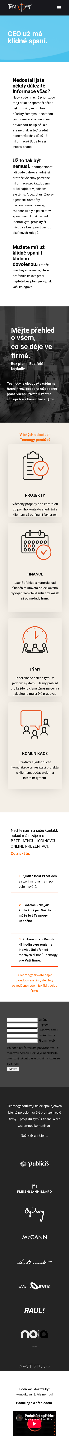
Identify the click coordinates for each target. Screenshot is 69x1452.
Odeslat (12, 1069)
